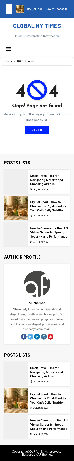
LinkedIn (37, 337)
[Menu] (37, 49)
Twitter (30, 337)
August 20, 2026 (40, 242)
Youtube (50, 337)
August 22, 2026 (40, 189)
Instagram (44, 337)
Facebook (24, 337)
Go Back (37, 130)
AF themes (37, 303)
